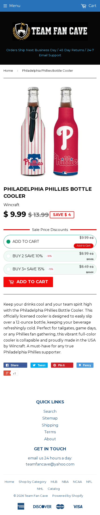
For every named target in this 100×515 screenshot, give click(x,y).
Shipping (50, 425)
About (50, 439)
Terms (50, 432)
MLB (54, 481)
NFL (89, 481)
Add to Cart (83, 245)
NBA (65, 481)
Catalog (54, 488)
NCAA (77, 481)
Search (50, 411)
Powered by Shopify (67, 495)
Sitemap (50, 418)
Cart (92, 6)
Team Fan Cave (36, 495)
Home (8, 70)
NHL (40, 488)
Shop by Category (32, 481)
